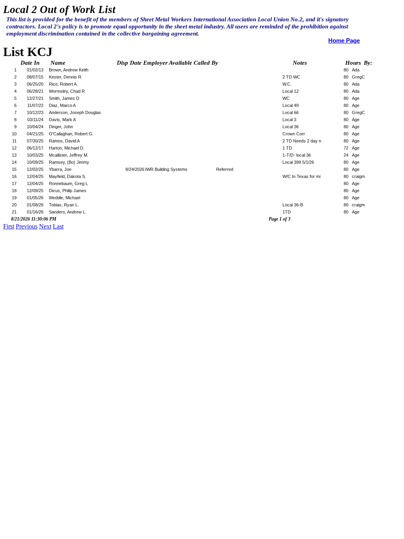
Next (45, 226)
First (8, 226)
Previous (26, 226)
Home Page (344, 40)
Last (58, 226)
